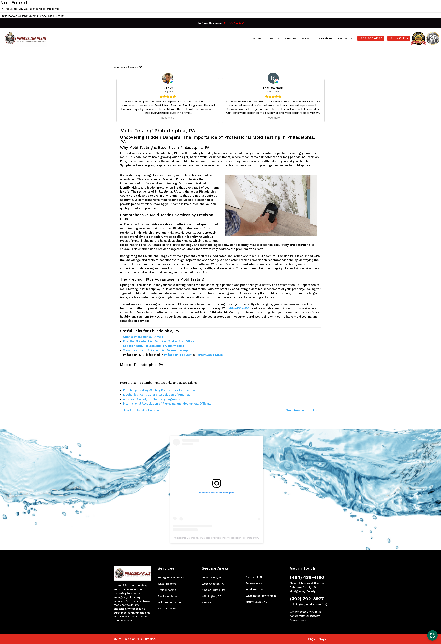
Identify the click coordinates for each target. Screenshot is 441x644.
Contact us (345, 38)
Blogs (322, 639)
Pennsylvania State (209, 354)
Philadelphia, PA (212, 577)
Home (257, 38)
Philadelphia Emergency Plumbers (191, 537)
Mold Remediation (169, 602)
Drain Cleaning (167, 590)
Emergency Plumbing (171, 577)
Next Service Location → (303, 410)
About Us (273, 38)
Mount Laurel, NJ (256, 601)
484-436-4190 (239, 308)
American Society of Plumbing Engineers (151, 399)
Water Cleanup (167, 608)
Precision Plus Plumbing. (139, 639)
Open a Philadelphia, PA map (143, 336)
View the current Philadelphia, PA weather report (157, 350)
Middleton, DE (254, 589)
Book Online (399, 38)
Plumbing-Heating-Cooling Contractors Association (159, 390)
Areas (306, 38)
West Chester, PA (213, 583)
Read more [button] (167, 117)
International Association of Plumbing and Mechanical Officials (167, 403)
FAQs (311, 639)
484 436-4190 (371, 38)
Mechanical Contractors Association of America (156, 394)
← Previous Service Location (140, 410)
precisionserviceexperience (229, 537)
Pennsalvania (254, 583)
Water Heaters (167, 583)
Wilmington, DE (211, 596)
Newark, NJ (209, 602)
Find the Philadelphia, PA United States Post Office (158, 341)
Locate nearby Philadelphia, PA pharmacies (153, 345)
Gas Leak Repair (168, 596)
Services (290, 38)
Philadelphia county (178, 354)
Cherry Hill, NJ (254, 577)
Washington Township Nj (261, 595)
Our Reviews (323, 38)
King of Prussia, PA (213, 590)
